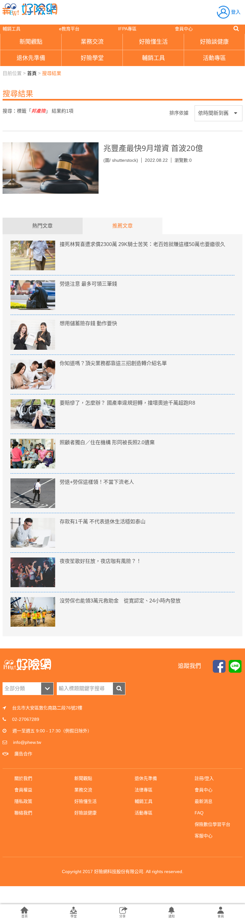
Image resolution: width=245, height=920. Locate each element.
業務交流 (83, 789)
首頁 (32, 73)
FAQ (199, 812)
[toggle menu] (6, 10)
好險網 (30, 9)
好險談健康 (85, 812)
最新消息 (203, 801)
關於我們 (23, 778)
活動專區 (143, 812)
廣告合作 (23, 753)
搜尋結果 (51, 73)
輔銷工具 (11, 28)
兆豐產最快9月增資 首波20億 (153, 148)
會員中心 (184, 28)
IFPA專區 (127, 28)
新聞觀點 (83, 778)
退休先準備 (146, 778)
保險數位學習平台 (212, 824)
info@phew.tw (27, 742)
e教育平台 (69, 28)
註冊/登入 (204, 778)
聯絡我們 (23, 812)
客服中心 (203, 835)
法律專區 (143, 789)
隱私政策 (23, 801)
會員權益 (23, 789)
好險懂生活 (85, 801)
